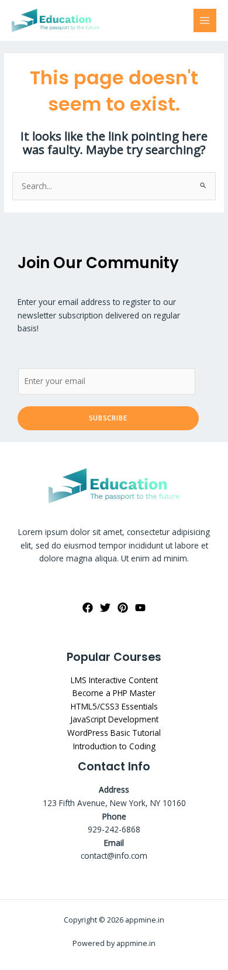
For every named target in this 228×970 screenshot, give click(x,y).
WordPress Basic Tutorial (114, 732)
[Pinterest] (123, 607)
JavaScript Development (114, 719)
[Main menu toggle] (205, 20)
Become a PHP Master (114, 692)
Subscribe (108, 417)
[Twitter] (105, 607)
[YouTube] (140, 607)
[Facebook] (87, 607)
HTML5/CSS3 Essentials (114, 706)
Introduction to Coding (114, 746)
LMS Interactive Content (114, 679)
